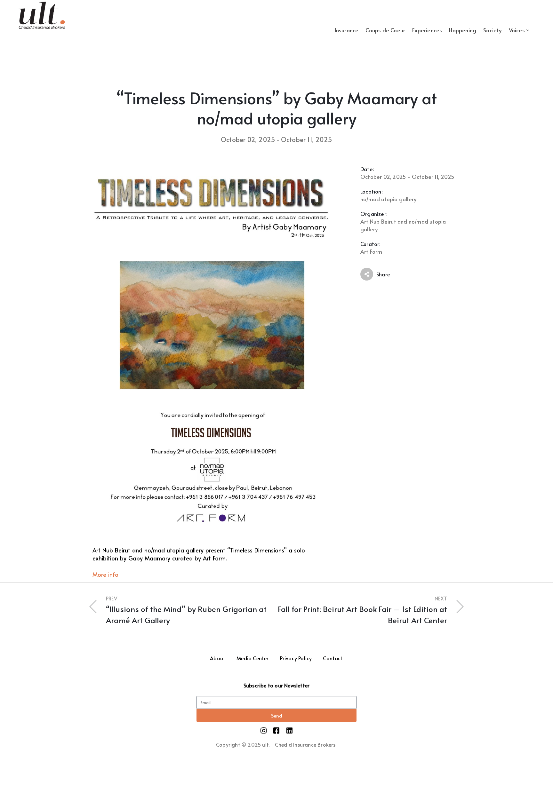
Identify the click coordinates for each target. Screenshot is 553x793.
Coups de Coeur (385, 30)
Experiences (427, 30)
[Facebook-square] (276, 730)
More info (105, 574)
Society (492, 30)
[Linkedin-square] (289, 730)
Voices (517, 30)
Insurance (346, 30)
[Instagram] (263, 730)
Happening (462, 30)
